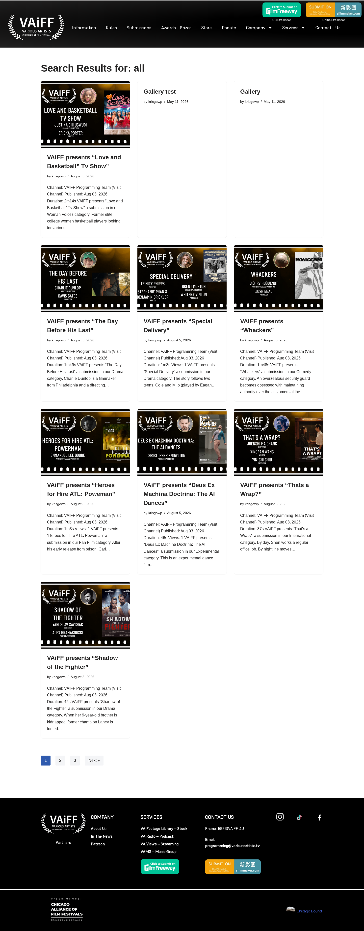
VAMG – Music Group (159, 851)
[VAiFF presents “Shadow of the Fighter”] (85, 615)
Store (206, 27)
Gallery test (160, 91)
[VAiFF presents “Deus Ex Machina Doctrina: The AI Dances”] (182, 442)
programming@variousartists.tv (232, 845)
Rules (111, 27)
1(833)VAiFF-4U (231, 828)
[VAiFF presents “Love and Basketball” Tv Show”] (85, 114)
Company (255, 27)
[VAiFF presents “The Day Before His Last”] (85, 278)
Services (290, 27)
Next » (94, 760)
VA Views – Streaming (160, 843)
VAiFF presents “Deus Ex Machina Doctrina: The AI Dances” (179, 494)
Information (84, 27)
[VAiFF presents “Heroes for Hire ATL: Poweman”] (85, 442)
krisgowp (59, 176)
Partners (63, 842)
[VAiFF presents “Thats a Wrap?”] (278, 442)
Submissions (139, 27)
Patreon (98, 843)
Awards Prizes (176, 27)
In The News (102, 836)
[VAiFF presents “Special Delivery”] (182, 278)
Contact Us (327, 27)
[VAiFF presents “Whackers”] (278, 278)
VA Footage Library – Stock (164, 828)
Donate (229, 27)
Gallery (250, 91)
